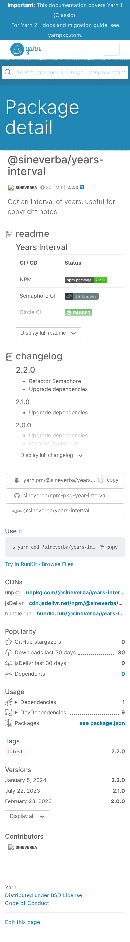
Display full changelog (46, 455)
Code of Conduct (27, 903)
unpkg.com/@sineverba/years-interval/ (78, 592)
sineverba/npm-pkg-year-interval (65, 495)
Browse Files (57, 564)
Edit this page (22, 922)
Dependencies (38, 702)
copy (112, 480)
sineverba (26, 187)
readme (32, 233)
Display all (22, 816)
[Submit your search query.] (8, 72)
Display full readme (43, 333)
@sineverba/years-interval (56, 510)
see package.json (102, 723)
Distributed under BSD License (43, 895)
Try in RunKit (21, 564)
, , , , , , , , (40, 712)
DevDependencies (43, 712)
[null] (86, 279)
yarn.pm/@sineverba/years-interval (67, 480)
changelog (39, 356)
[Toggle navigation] (111, 49)
